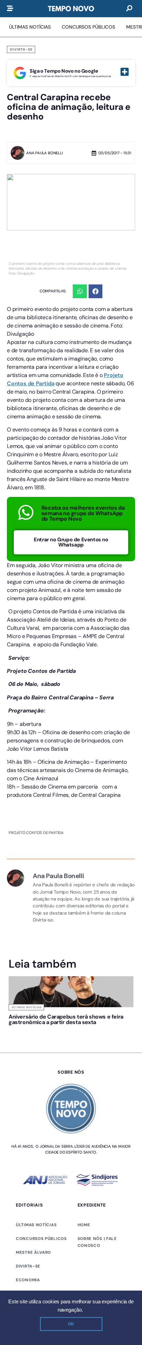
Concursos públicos (41, 1255)
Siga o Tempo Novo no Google (64, 71)
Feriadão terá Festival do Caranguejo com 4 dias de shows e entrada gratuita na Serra (102, 1027)
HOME (84, 1241)
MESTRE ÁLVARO (33, 1269)
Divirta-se (21, 49)
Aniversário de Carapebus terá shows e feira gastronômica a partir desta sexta (38, 1025)
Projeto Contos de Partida (36, 832)
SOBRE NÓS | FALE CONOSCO (97, 1258)
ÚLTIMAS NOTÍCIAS (36, 1241)
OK (71, 1324)
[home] (71, 8)
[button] (80, 291)
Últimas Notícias (27, 1007)
